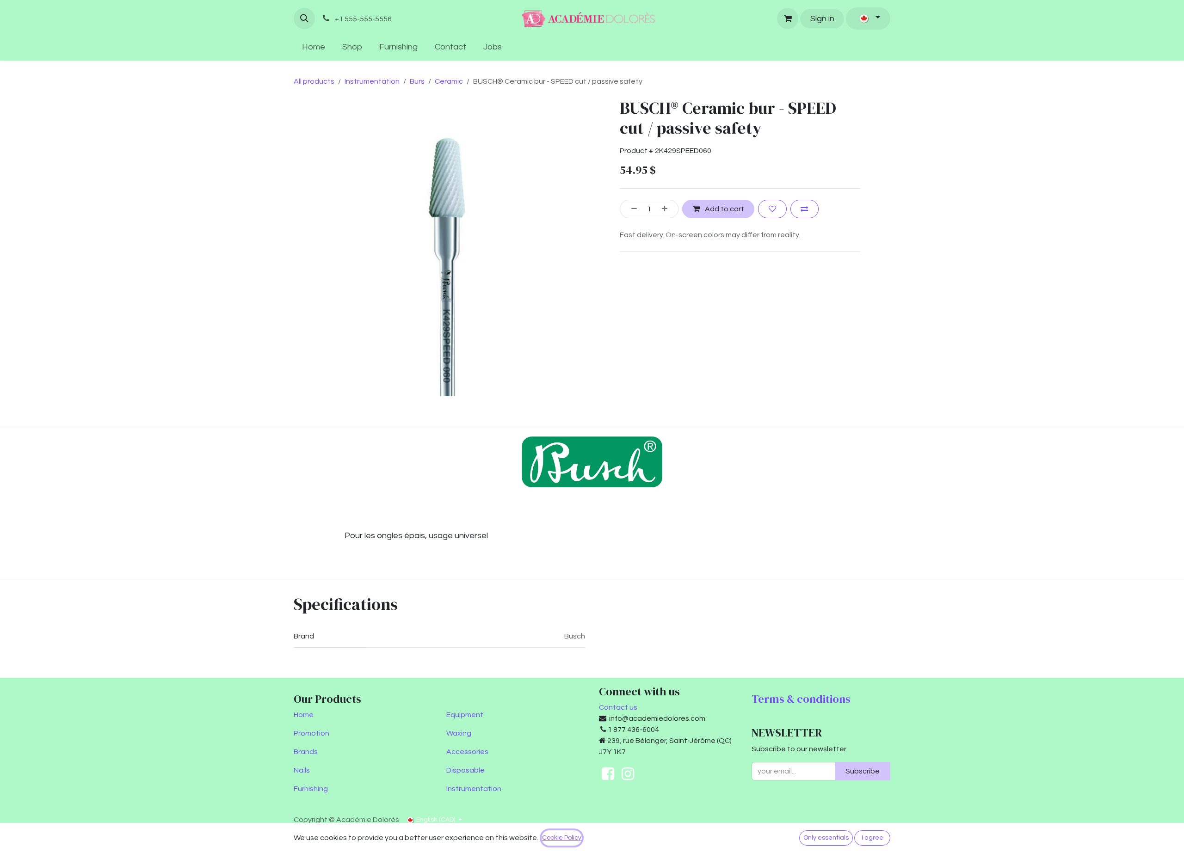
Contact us (618, 707)
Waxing (458, 733)
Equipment (464, 714)
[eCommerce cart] (787, 18)
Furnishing (311, 788)
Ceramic (449, 81)
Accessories (467, 751)
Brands (306, 751)
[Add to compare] (804, 209)
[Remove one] (630, 209)
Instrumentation (372, 81)
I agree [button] (872, 838)
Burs (417, 81)
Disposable (465, 770)
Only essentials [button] (826, 838)
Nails (302, 770)
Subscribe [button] (862, 771)
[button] (304, 18)
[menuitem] (314, 47)
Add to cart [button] (723, 209)
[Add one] (667, 209)
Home (304, 714)
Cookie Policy (561, 838)
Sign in (822, 18)
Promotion (311, 733)
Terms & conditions (801, 698)
